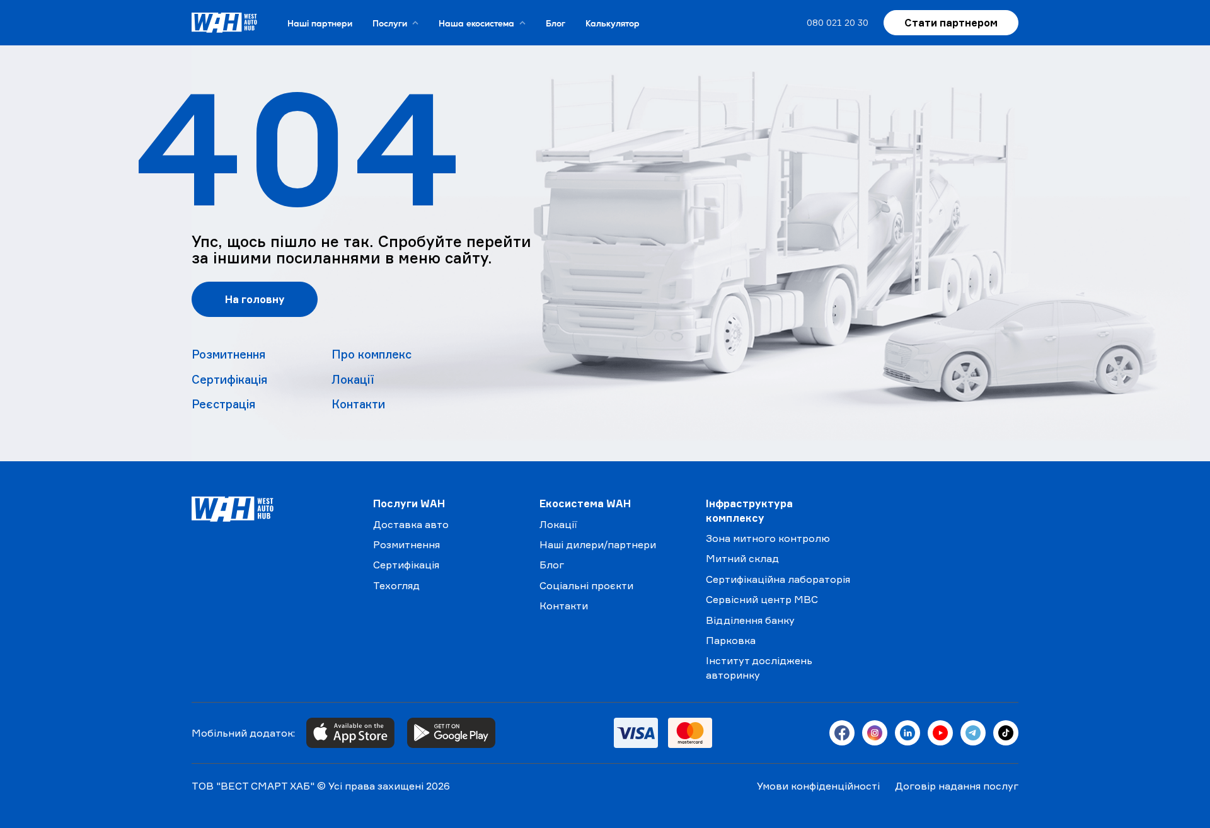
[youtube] (940, 732)
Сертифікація (229, 379)
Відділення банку (750, 620)
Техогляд (396, 585)
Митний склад (742, 558)
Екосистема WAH (585, 503)
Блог (555, 22)
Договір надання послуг (956, 785)
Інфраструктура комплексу (749, 510)
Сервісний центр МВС (762, 599)
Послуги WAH (409, 503)
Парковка (731, 640)
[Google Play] (451, 733)
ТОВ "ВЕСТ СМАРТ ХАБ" (253, 785)
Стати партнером (951, 22)
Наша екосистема (476, 22)
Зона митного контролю (768, 538)
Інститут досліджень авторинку (759, 667)
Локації (352, 379)
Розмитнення (228, 354)
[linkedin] (907, 732)
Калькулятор (612, 22)
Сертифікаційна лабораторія (778, 579)
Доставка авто (411, 524)
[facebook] (842, 732)
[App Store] (350, 733)
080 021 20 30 (837, 22)
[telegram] (973, 732)
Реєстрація (223, 404)
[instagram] (874, 732)
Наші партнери (319, 22)
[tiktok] (1005, 732)
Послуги (389, 22)
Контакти (358, 404)
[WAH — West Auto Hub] (272, 509)
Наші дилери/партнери (597, 544)
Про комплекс (371, 354)
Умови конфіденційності (818, 785)
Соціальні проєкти (586, 585)
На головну (255, 299)
